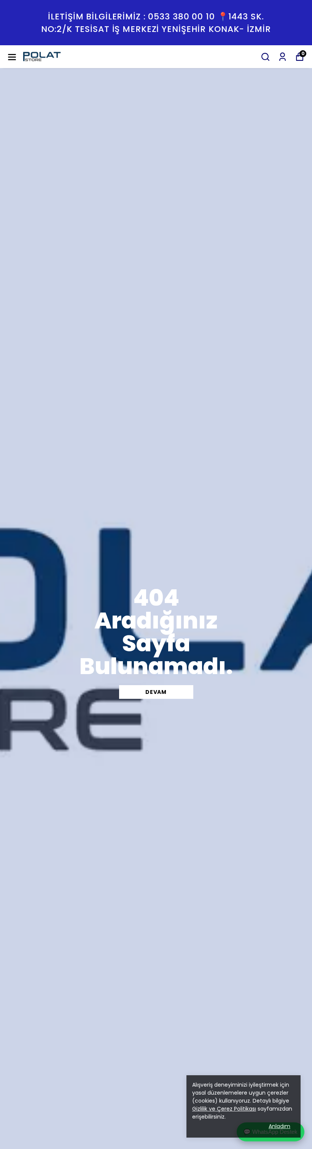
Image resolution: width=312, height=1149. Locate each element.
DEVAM (156, 692)
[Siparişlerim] (282, 57)
